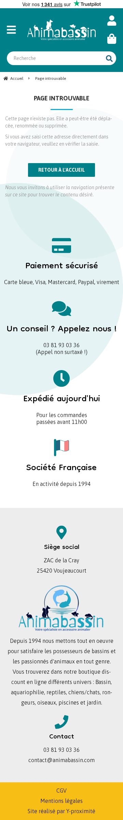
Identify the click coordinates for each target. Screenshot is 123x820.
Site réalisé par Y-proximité (61, 811)
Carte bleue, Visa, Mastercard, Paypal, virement (61, 271)
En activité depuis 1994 (61, 472)
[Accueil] (61, 29)
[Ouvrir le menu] (13, 30)
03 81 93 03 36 (61, 334)
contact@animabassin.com (61, 760)
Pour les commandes (61, 404)
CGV (61, 790)
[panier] (111, 39)
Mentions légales (61, 801)
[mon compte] (111, 20)
